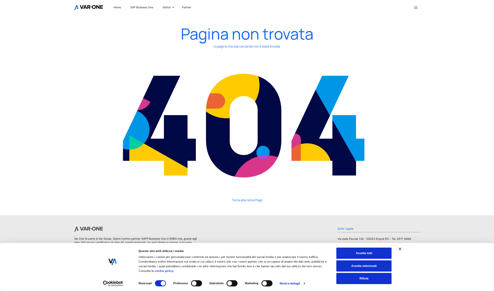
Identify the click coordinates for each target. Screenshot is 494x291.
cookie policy (164, 270)
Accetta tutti (364, 253)
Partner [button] (186, 7)
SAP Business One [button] (141, 7)
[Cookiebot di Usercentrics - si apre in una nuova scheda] (113, 283)
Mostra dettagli (290, 283)
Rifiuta (364, 278)
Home (117, 7)
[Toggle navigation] (415, 7)
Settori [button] (166, 7)
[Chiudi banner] (400, 249)
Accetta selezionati (364, 265)
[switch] (196, 283)
